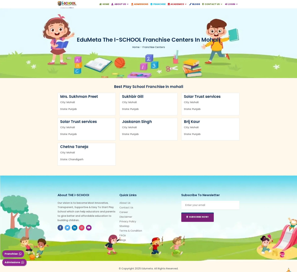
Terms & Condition (130, 231)
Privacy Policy (127, 221)
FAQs (122, 235)
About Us (120, 4)
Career (123, 212)
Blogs (196, 4)
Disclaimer (125, 217)
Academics (177, 4)
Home (106, 4)
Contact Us (212, 4)
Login (232, 4)
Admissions (12, 262)
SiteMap (124, 226)
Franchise (11, 254)
